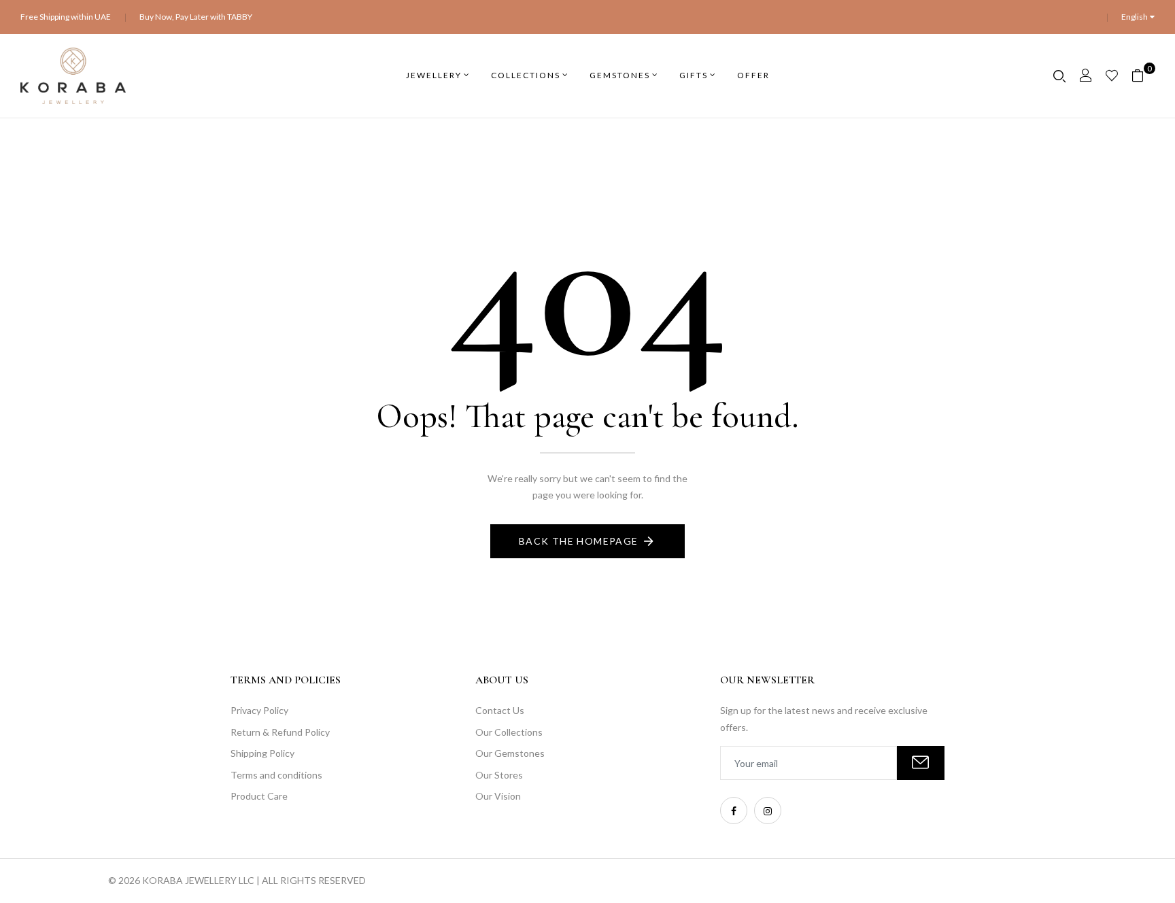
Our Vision (498, 796)
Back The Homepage (578, 541)
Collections (525, 75)
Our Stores (499, 775)
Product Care (259, 796)
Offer (753, 75)
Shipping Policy (262, 753)
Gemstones (620, 75)
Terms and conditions (276, 775)
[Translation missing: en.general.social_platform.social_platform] (733, 810)
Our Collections (509, 732)
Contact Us (499, 710)
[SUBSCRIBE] (920, 763)
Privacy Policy (259, 710)
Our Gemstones (510, 753)
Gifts (693, 75)
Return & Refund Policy (280, 732)
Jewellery (434, 75)
